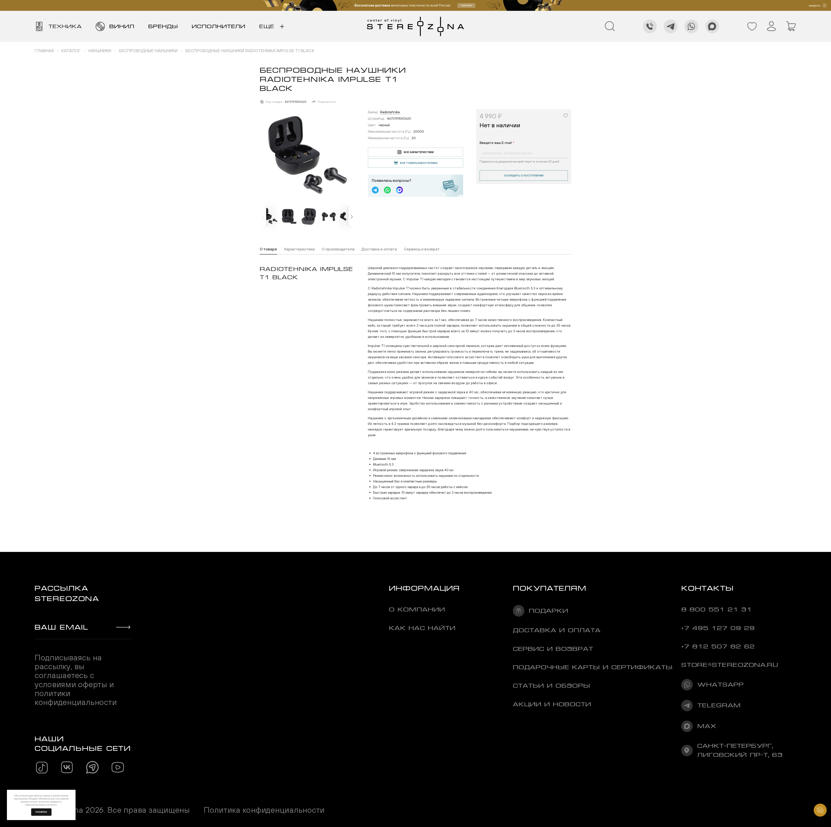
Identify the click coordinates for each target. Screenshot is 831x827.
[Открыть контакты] (820, 810)
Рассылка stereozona (67, 593)
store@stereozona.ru (729, 665)
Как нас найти (422, 628)
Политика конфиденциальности (264, 809)
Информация (424, 588)
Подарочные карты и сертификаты (593, 667)
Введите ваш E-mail (497, 143)
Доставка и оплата (379, 249)
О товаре (268, 249)
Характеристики (299, 249)
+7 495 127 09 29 (718, 628)
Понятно (41, 812)
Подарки (548, 611)
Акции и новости (552, 704)
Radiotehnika (390, 112)
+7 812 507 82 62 (718, 646)
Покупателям (549, 588)
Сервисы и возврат (422, 249)
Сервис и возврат (553, 649)
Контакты (707, 588)
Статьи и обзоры (551, 685)
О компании (417, 609)
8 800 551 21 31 (716, 609)
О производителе (338, 249)
